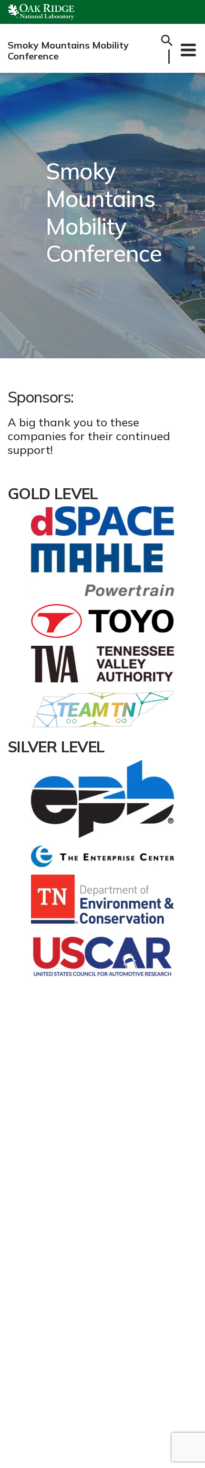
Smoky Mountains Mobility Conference (68, 50)
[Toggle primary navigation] (188, 49)
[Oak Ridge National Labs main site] (41, 12)
